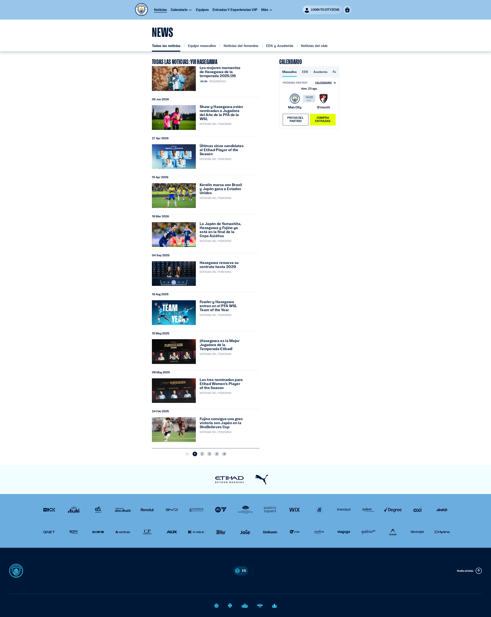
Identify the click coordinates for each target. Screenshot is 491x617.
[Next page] (224, 454)
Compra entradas (322, 119)
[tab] (289, 73)
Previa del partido (295, 119)
